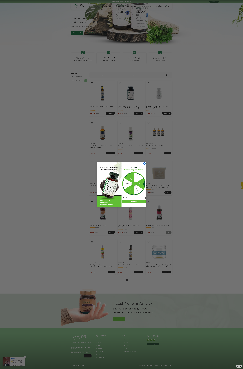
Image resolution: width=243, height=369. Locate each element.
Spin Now (134, 201)
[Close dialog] (145, 163)
